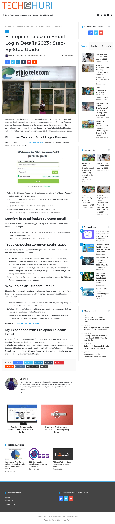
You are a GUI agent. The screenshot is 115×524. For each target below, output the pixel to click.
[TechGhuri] (27, 5)
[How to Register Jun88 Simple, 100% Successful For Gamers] (88, 248)
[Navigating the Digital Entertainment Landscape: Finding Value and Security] (88, 106)
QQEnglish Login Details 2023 (27, 323)
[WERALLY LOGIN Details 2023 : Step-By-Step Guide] (63, 454)
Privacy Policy (10, 504)
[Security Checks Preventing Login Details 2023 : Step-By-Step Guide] (88, 261)
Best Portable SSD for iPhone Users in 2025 (102, 56)
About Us (8, 497)
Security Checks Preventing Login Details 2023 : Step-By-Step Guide (102, 262)
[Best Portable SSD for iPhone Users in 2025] (88, 57)
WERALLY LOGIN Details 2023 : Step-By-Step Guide (62, 464)
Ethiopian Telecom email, (34, 142)
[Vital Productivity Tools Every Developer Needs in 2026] (88, 91)
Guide (52, 15)
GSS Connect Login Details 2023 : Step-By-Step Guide (38, 464)
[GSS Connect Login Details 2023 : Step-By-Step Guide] (39, 454)
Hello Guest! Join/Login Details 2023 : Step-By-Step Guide (101, 278)
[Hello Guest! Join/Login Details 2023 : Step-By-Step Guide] (88, 276)
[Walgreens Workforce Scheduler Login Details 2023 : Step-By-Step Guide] (15, 454)
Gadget (35, 15)
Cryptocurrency (26, 15)
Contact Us (9, 501)
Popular (94, 46)
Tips (13, 27)
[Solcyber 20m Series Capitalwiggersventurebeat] (88, 292)
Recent (83, 46)
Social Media (44, 15)
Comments (106, 46)
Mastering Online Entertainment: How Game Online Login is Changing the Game (102, 128)
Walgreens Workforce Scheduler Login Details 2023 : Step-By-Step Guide (15, 465)
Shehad (11, 55)
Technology (14, 15)
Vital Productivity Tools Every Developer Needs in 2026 (102, 92)
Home (6, 15)
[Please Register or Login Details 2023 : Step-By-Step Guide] (88, 234)
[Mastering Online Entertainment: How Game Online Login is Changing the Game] (88, 124)
